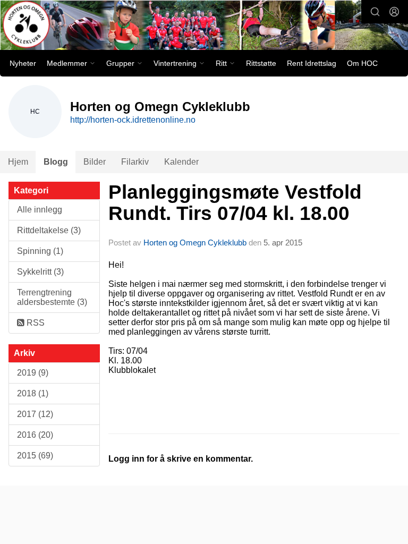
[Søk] (375, 11)
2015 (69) (35, 455)
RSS (34, 322)
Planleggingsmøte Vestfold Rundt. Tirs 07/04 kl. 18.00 (235, 203)
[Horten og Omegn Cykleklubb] (204, 26)
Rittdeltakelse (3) (49, 230)
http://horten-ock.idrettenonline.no (133, 119)
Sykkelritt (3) (40, 271)
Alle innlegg (39, 209)
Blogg (56, 161)
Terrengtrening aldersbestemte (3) (52, 297)
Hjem (18, 161)
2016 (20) (35, 434)
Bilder (94, 161)
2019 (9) (32, 372)
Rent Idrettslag (311, 63)
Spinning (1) (40, 251)
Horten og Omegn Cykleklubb (194, 242)
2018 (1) (32, 393)
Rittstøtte (261, 63)
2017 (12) (35, 414)
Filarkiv (135, 161)
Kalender (181, 161)
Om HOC (362, 63)
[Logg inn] (394, 11)
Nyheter (23, 63)
